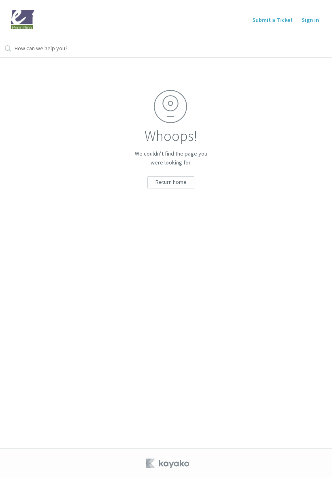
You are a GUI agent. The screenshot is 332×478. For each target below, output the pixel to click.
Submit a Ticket (272, 19)
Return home (171, 182)
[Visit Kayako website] (168, 463)
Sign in (310, 19)
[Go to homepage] (23, 19)
